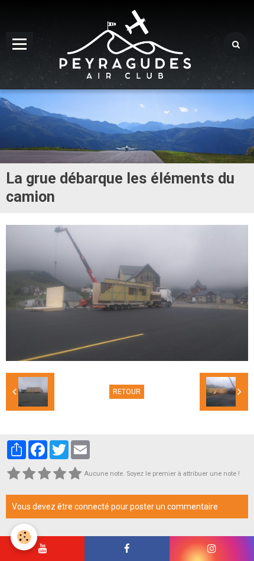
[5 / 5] (75, 474)
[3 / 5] (44, 474)
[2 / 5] (28, 474)
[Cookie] (24, 537)
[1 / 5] (13, 474)
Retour (127, 392)
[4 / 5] (59, 474)
